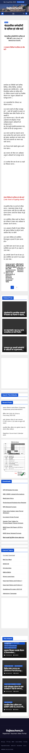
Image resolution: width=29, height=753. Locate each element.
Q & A (24, 745)
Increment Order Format (11, 517)
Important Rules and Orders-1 (12, 581)
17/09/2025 (9, 655)
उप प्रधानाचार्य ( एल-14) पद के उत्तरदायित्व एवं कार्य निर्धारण (14, 331)
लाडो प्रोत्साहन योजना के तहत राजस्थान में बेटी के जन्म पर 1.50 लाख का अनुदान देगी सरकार (14, 421)
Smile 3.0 (13, 745)
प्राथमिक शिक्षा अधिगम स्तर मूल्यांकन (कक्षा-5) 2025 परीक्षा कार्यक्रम (14, 707)
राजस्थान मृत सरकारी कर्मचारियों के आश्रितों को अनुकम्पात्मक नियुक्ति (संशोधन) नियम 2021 (14, 349)
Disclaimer (19, 745)
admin (16, 655)
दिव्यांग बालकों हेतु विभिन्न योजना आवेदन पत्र (13, 537)
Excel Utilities (19, 741)
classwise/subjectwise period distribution (12, 643)
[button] (23, 13)
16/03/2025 (9, 709)
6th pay (3, 741)
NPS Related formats (9, 507)
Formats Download (9, 555)
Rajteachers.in (14, 7)
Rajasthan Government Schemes (13, 684)
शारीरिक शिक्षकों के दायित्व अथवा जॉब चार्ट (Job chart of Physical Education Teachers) (19, 267)
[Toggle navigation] (13, 14)
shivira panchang (9, 665)
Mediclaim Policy (8, 498)
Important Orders (5, 745)
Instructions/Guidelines (11, 645)
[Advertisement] (14, 67)
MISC (13, 741)
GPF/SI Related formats (10, 490)
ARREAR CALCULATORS (7, 749)
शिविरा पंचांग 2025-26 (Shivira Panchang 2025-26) (12, 670)
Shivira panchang (8, 576)
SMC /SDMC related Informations (13, 494)
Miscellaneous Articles (10, 647)
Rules (6, 22)
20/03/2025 (9, 691)
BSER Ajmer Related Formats (12, 533)
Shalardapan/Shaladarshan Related (14, 502)
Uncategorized (18, 665)
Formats (25, 741)
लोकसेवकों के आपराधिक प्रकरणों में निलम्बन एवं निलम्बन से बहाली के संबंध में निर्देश (14, 315)
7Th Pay (8, 741)
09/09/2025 (9, 673)
